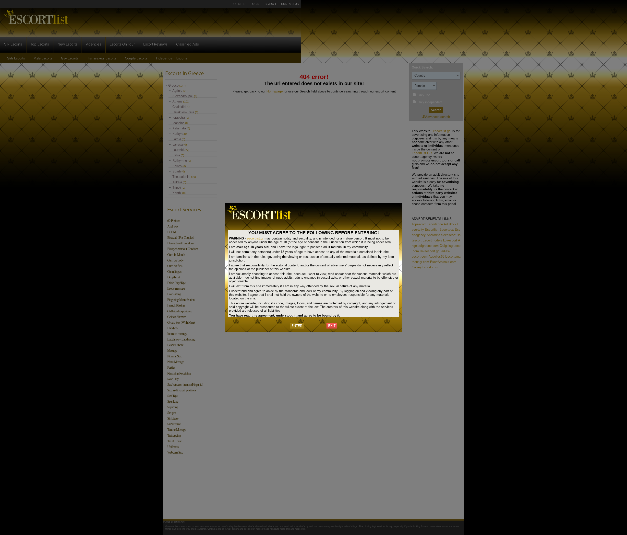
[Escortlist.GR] (262, 220)
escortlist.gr (255, 238)
